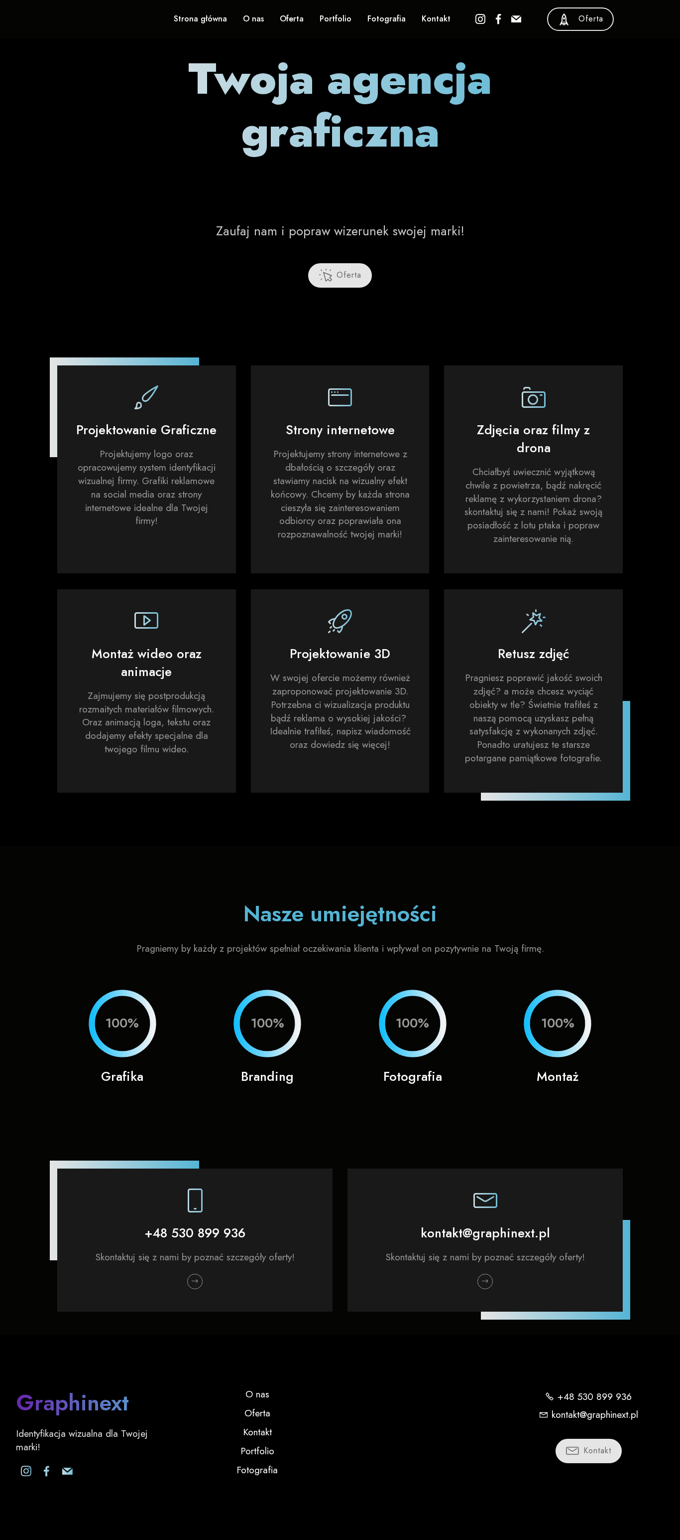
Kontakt (436, 18)
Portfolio (335, 18)
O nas (253, 18)
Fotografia (386, 18)
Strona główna (200, 18)
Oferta (292, 18)
